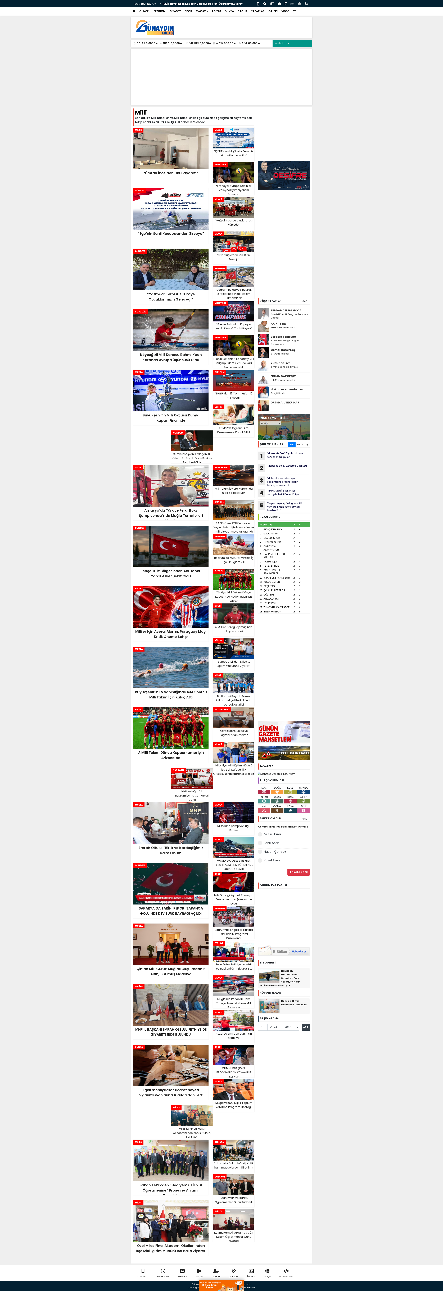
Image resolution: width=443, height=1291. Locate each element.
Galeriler (182, 1276)
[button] (296, 11)
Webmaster (286, 1276)
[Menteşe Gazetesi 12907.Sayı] (276, 773)
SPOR (188, 11)
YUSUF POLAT (280, 363)
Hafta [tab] (300, 444)
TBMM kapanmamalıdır (283, 380)
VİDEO (285, 11)
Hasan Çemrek (275, 852)
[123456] (284, 916)
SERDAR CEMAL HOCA (286, 310)
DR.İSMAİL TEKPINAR (285, 402)
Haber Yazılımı (247, 1287)
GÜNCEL (144, 11)
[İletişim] (272, 3)
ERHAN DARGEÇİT (283, 376)
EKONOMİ (160, 11)
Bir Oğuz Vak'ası (280, 353)
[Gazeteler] (292, 3)
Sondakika (163, 1276)
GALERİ (273, 11)
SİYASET (175, 11)
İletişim (251, 1276)
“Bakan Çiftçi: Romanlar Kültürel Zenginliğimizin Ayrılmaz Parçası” (201, 4)
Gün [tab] (292, 444)
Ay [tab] (307, 444)
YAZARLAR (258, 11)
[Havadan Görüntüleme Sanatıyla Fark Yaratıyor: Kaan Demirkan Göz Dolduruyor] (269, 975)
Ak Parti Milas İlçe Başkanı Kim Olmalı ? (283, 826)
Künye (267, 1276)
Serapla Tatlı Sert (283, 337)
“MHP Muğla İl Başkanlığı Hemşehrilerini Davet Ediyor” (280, 493)
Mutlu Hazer (272, 834)
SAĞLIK (242, 11)
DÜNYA (229, 11)
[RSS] (307, 3)
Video (199, 1276)
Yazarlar (216, 1276)
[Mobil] (258, 3)
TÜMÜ (304, 301)
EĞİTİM (216, 11)
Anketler (234, 1276)
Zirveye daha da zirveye (284, 367)
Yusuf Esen (272, 860)
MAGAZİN (202, 11)
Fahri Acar (271, 843)
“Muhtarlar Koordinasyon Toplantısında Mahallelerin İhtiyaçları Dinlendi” (279, 481)
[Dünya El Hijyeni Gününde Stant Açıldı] (269, 1005)
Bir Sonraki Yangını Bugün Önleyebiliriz (285, 342)
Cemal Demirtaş (283, 350)
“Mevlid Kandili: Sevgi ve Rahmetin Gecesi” (290, 316)
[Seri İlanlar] (286, 3)
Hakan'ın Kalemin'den (287, 389)
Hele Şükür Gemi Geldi (283, 327)
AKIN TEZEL (278, 324)
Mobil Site (143, 1276)
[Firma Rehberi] (279, 3)
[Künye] (299, 3)
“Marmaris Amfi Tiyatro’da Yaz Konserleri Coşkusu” (281, 456)
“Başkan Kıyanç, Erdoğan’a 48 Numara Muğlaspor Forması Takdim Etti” (281, 506)
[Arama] (264, 3)
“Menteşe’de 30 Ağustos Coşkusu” (284, 468)
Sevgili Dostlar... (279, 393)
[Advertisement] (247, 27)
